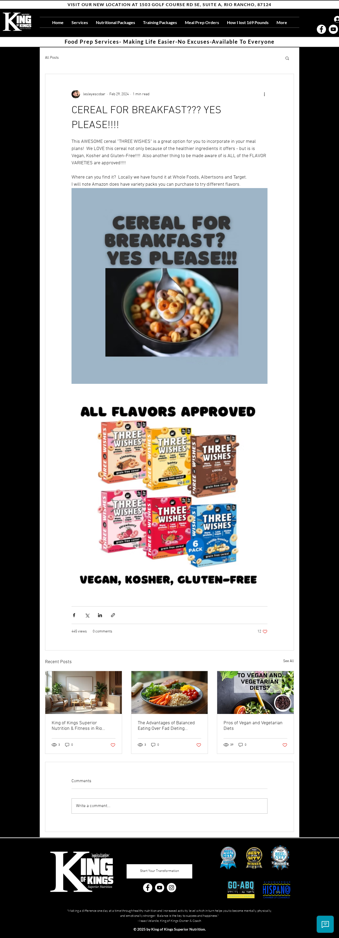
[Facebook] (321, 29)
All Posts (52, 58)
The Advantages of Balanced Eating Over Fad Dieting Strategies (166, 725)
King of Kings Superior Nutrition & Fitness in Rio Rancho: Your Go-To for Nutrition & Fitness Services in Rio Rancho (82, 725)
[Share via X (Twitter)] (87, 615)
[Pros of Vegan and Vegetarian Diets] (255, 692)
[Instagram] (171, 887)
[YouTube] (333, 29)
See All (288, 661)
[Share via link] (112, 615)
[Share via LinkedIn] (99, 615)
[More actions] (264, 94)
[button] (287, 58)
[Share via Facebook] (74, 615)
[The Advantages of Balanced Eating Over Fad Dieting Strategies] (169, 692)
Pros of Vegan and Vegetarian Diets (253, 725)
